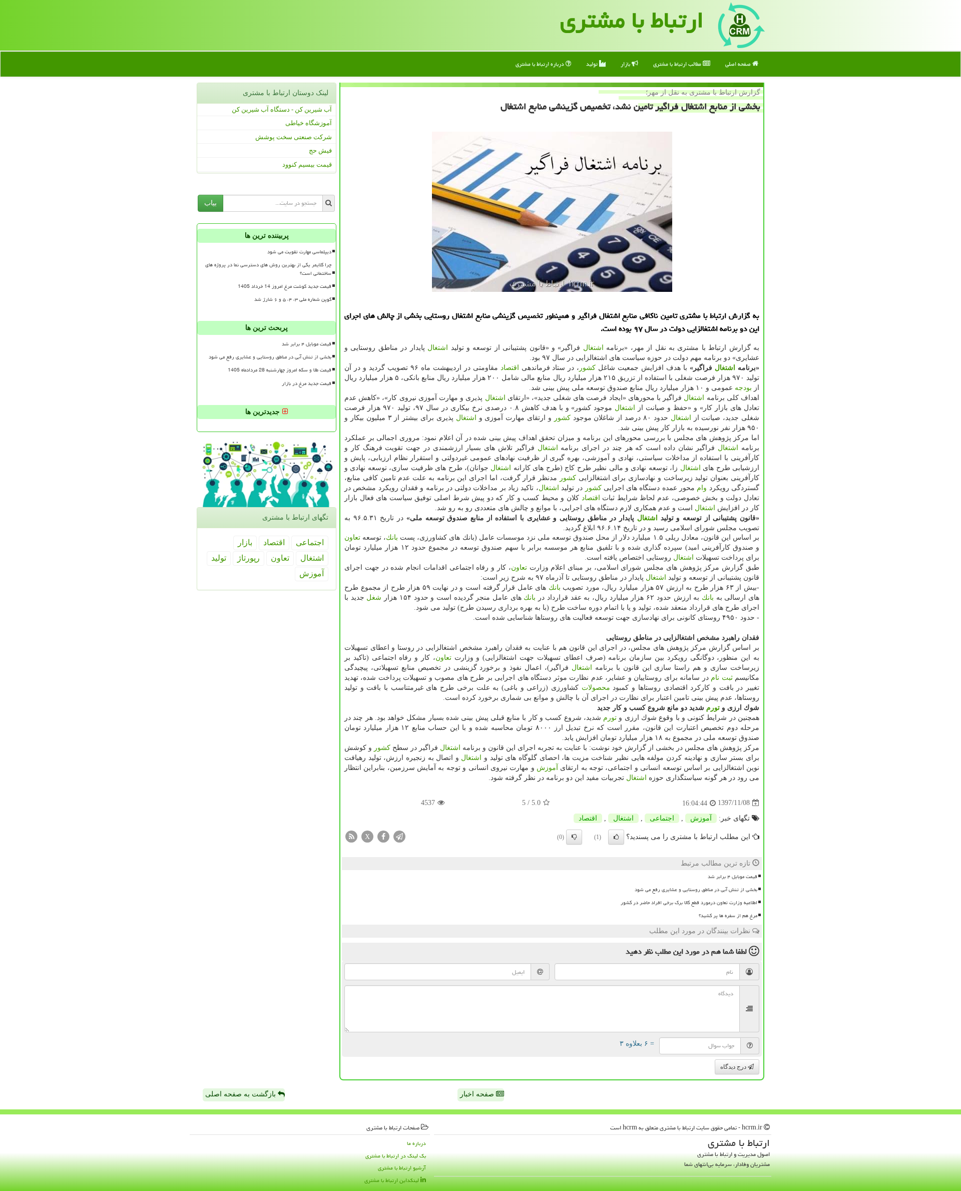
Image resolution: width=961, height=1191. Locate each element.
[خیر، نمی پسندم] (574, 837)
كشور (587, 367)
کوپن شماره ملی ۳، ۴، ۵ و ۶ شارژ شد (292, 299)
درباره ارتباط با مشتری (541, 64)
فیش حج (320, 150)
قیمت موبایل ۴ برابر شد (732, 877)
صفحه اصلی (738, 64)
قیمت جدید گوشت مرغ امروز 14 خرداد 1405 (284, 286)
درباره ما (416, 1143)
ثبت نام (721, 677)
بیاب (210, 203)
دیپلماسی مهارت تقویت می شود (299, 252)
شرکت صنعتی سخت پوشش (293, 137)
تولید (592, 64)
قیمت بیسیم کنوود (307, 164)
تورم (713, 707)
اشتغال (593, 347)
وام (702, 488)
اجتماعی (662, 818)
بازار (626, 64)
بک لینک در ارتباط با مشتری (395, 1155)
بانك (392, 537)
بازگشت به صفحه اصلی (241, 1094)
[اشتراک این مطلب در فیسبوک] (383, 836)
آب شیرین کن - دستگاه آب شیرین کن (282, 109)
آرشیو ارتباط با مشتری (402, 1167)
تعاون (352, 537)
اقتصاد (510, 367)
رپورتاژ (248, 558)
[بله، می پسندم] (616, 837)
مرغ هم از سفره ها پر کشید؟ (728, 916)
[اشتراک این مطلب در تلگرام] (399, 836)
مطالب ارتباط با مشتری (678, 64)
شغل (373, 597)
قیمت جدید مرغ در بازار (306, 383)
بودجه (743, 387)
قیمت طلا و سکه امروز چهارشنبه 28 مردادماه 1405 (279, 370)
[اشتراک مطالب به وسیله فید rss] (351, 836)
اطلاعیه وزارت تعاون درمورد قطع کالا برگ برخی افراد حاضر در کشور (689, 903)
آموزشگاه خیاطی (308, 123)
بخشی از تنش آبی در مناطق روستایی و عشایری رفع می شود (696, 890)
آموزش (547, 767)
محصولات (596, 687)
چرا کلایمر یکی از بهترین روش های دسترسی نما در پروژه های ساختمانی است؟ (268, 269)
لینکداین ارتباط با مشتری (392, 1180)
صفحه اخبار (478, 1094)
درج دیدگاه (734, 1066)
